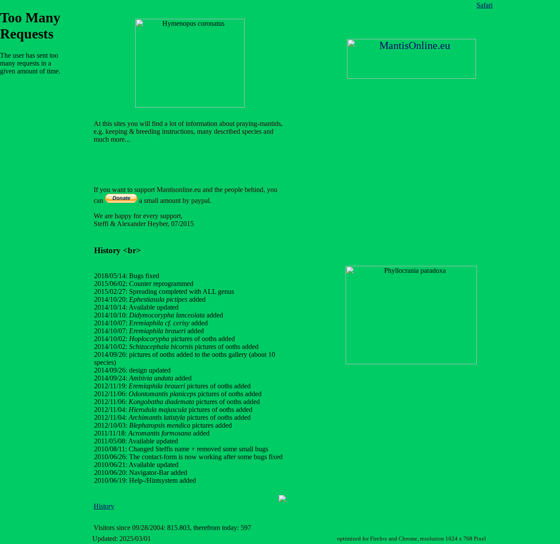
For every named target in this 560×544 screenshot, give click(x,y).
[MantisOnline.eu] (411, 76)
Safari (484, 5)
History (104, 506)
